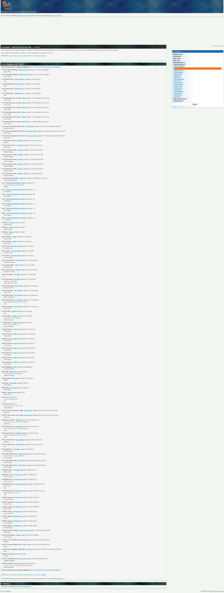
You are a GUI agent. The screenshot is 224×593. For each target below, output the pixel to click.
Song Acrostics (178, 89)
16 (52, 67)
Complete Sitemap (178, 100)
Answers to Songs (178, 70)
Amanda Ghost (11, 392)
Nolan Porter (22, 454)
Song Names (5, 47)
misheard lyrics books (22, 15)
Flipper (15, 237)
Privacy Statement (5, 591)
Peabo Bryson (28, 410)
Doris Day (23, 559)
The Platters (16, 470)
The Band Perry (17, 511)
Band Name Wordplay (179, 62)
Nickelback (18, 420)
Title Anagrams (178, 95)
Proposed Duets (178, 86)
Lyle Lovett (17, 563)
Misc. (44, 55)
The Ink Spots (18, 475)
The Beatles (20, 140)
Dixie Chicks (30, 549)
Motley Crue (18, 497)
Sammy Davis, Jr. (19, 79)
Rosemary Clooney (32, 131)
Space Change (178, 93)
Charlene (20, 150)
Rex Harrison (30, 126)
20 (59, 67)
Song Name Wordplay (179, 64)
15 (50, 67)
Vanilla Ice (15, 311)
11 (43, 67)
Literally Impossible (179, 79)
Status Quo (17, 329)
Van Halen (17, 274)
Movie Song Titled (178, 82)
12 (45, 67)
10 (42, 67)
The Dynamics (18, 286)
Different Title (177, 77)
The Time (18, 260)
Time (16, 265)
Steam (24, 98)
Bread (7, 397)
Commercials (177, 75)
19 (57, 67)
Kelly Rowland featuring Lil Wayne (16, 183)
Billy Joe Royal (23, 70)
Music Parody (177, 56)
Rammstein (12, 372)
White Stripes (15, 378)
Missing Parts (177, 81)
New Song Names (178, 84)
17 (54, 67)
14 (49, 67)
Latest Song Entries (179, 66)
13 (47, 67)
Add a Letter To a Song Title (21, 47)
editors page (60, 578)
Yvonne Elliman (20, 440)
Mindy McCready (24, 530)
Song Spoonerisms (179, 91)
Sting (24, 540)
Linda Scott (22, 178)
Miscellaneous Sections (180, 98)
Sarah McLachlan (16, 246)
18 (56, 67)
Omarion (11, 222)
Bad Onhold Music (178, 72)
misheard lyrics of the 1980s (53, 15)
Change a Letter (178, 74)
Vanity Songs (177, 96)
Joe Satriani (15, 449)
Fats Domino (13, 383)
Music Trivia (177, 58)
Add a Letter (177, 68)
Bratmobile (14, 388)
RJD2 (15, 367)
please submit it (26, 586)
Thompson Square (21, 484)
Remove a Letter (178, 88)
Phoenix (18, 535)
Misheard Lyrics (178, 54)
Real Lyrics (177, 60)
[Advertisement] (111, 31)
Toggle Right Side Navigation (217, 45)
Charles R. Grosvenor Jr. (216, 591)
